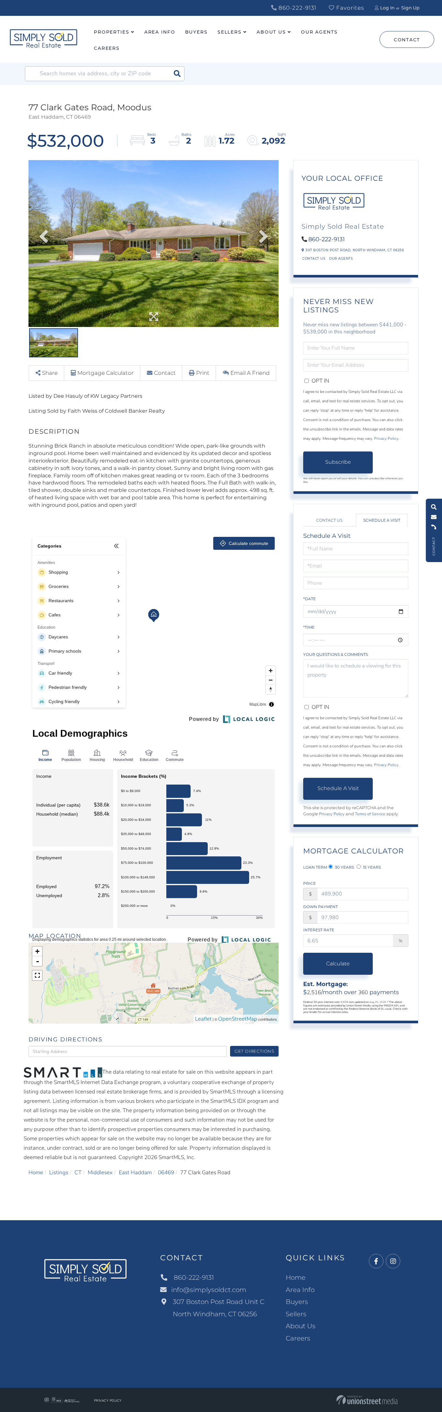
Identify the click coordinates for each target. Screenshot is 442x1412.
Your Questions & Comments (335, 654)
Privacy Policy (386, 438)
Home (35, 1172)
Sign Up (410, 8)
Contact (407, 40)
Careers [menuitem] (107, 48)
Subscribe (338, 462)
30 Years (344, 867)
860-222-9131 (296, 8)
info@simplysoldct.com (208, 1290)
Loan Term (315, 867)
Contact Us (313, 258)
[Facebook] (376, 1261)
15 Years (371, 867)
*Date (309, 598)
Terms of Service (370, 814)
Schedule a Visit (381, 520)
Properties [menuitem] (111, 32)
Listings (58, 1172)
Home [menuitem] (295, 1277)
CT (78, 1172)
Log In (387, 8)
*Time (309, 627)
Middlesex (100, 1172)
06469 (166, 1172)
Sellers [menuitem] (229, 32)
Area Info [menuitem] (159, 32)
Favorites (349, 8)
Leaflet (203, 1019)
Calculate (338, 964)
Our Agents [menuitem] (319, 32)
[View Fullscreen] (37, 975)
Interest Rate (318, 930)
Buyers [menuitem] (196, 32)
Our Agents (341, 258)
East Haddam (135, 1172)
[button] (177, 74)
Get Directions (254, 1051)
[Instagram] (393, 1261)
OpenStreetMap (237, 1019)
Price (309, 883)
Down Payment (320, 906)
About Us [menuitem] (271, 32)
